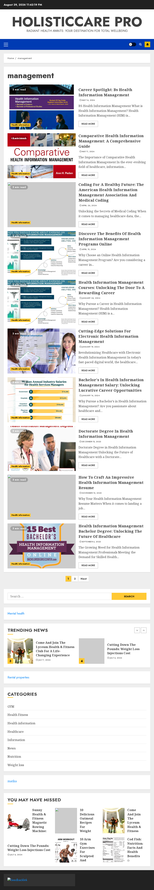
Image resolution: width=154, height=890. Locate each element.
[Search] (140, 44)
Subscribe (147, 44)
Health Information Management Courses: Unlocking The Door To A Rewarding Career (112, 287)
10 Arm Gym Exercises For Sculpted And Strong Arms (87, 854)
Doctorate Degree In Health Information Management (106, 434)
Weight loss (16, 765)
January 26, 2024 (91, 298)
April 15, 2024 (89, 249)
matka (12, 781)
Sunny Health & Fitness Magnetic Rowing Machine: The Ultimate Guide (39, 827)
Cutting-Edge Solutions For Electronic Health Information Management (108, 336)
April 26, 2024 (89, 205)
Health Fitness (18, 715)
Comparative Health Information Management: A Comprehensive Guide (111, 141)
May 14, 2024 (88, 100)
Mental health (16, 613)
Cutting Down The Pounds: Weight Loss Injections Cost (123, 649)
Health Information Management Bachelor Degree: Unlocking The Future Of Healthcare (111, 531)
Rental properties (18, 677)
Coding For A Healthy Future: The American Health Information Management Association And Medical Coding (111, 192)
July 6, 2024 (116, 658)
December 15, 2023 (91, 441)
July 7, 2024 (44, 660)
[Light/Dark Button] (132, 44)
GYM (11, 706)
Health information (20, 125)
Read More (88, 124)
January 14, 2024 (91, 395)
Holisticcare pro (77, 21)
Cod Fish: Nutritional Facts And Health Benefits (136, 847)
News (12, 748)
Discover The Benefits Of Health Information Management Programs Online (110, 239)
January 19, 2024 (90, 347)
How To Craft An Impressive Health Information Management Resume (111, 482)
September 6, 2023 (91, 541)
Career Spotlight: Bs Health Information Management (105, 92)
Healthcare (16, 732)
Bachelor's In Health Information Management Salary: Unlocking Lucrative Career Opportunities (111, 385)
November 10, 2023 (92, 493)
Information (16, 740)
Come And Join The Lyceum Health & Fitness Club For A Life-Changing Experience (55, 649)
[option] (41, 653)
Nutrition (14, 757)
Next (84, 579)
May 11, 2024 (88, 151)
